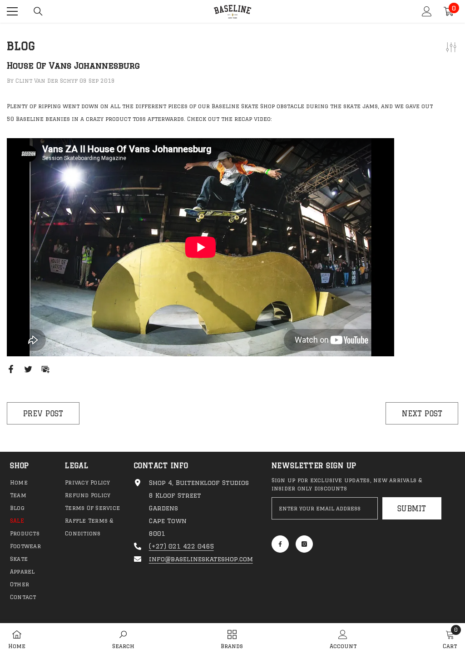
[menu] (12, 11)
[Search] (38, 11)
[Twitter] (28, 369)
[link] (123, 638)
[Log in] (427, 11)
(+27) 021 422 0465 (181, 546)
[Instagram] (304, 544)
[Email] (45, 369)
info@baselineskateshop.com (201, 559)
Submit (411, 508)
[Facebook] (11, 369)
